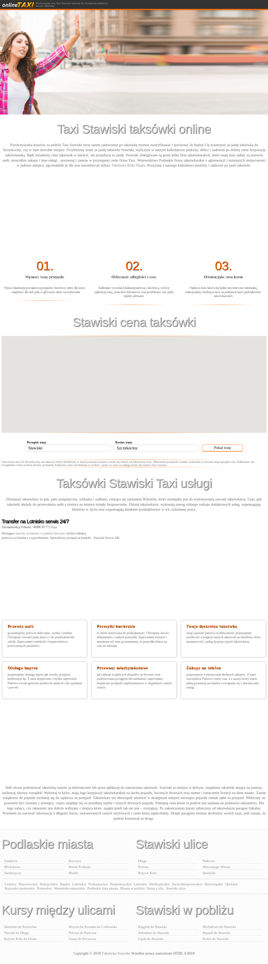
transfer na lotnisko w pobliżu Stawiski (40, 533)
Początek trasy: (37, 442)
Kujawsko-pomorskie (20, 888)
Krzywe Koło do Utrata (20, 939)
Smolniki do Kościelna (20, 927)
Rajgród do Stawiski (152, 927)
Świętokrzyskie (121, 884)
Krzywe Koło (147, 873)
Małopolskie (49, 884)
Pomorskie (44, 888)
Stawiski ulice (176, 888)
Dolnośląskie (213, 884)
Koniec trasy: (124, 442)
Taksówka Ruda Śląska (128, 165)
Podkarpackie (98, 884)
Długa (142, 861)
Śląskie (65, 884)
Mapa (54, 527)
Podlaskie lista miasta (102, 888)
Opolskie (231, 884)
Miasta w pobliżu (132, 888)
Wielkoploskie (159, 884)
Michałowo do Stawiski (219, 927)
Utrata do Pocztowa (82, 939)
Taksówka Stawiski (116, 953)
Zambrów (11, 861)
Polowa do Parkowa (82, 933)
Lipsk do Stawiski (151, 939)
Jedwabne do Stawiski (153, 933)
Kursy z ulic (155, 888)
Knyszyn (75, 861)
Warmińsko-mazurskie (69, 888)
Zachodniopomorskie (187, 884)
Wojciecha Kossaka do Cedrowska (93, 927)
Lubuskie (140, 884)
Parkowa (209, 861)
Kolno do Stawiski (216, 939)
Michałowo (12, 867)
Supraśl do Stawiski (216, 933)
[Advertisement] (134, 214)
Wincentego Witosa (216, 867)
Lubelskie (79, 884)
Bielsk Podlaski (80, 867)
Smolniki (209, 873)
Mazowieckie (28, 884)
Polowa (143, 867)
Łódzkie (10, 884)
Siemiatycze (12, 873)
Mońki (73, 873)
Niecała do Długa (16, 933)
